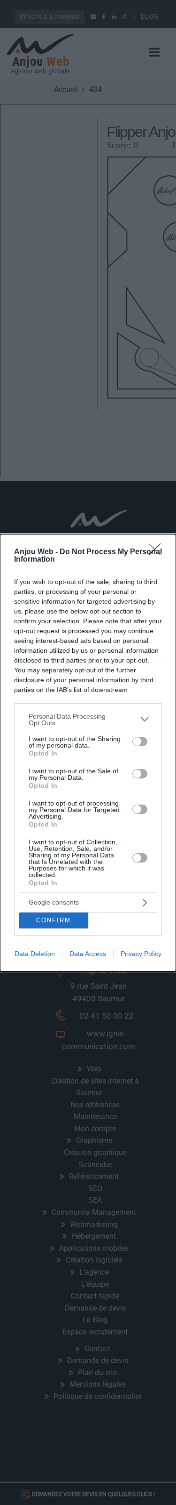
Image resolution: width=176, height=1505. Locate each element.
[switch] (139, 741)
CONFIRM (53, 920)
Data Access (87, 953)
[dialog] (88, 752)
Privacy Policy (141, 953)
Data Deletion (35, 953)
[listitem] (88, 719)
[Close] (158, 552)
